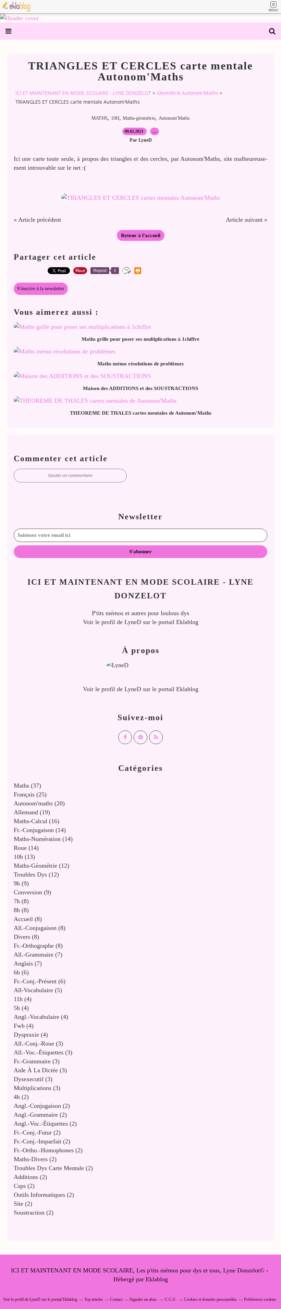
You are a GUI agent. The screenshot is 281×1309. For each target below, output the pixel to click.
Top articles (93, 1299)
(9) (21, 883)
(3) (38, 1043)
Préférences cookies (260, 1299)
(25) (30, 794)
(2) (21, 1096)
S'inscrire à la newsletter (40, 288)
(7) (38, 954)
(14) (40, 830)
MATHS (99, 118)
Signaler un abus (144, 1299)
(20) (39, 803)
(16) (36, 821)
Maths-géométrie (139, 118)
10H (115, 118)
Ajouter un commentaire (70, 475)
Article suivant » (246, 219)
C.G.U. (171, 1299)
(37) (27, 785)
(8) (21, 901)
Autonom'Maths (174, 118)
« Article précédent (37, 219)
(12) (41, 865)
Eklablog (157, 1279)
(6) (21, 972)
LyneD (132, 622)
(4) (23, 999)
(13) (24, 856)
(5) (38, 990)
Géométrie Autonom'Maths (187, 93)
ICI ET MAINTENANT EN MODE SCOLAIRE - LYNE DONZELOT (83, 93)
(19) (32, 812)
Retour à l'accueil (140, 235)
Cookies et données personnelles (210, 1299)
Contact (116, 1299)
